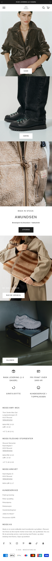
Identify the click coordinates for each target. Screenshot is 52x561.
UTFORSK (26, 230)
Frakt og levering (8, 495)
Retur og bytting (8, 499)
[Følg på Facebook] (4, 543)
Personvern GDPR (9, 517)
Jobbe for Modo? (8, 514)
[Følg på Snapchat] (43, 543)
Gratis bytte (13, 394)
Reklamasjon (7, 506)
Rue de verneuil (13, 295)
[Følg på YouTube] (30, 543)
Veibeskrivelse (7, 420)
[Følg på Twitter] (10, 543)
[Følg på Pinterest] (23, 543)
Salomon (10, 360)
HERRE (26, 136)
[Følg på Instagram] (17, 543)
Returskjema (7, 502)
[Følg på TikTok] (36, 543)
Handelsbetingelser (9, 510)
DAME (26, 71)
